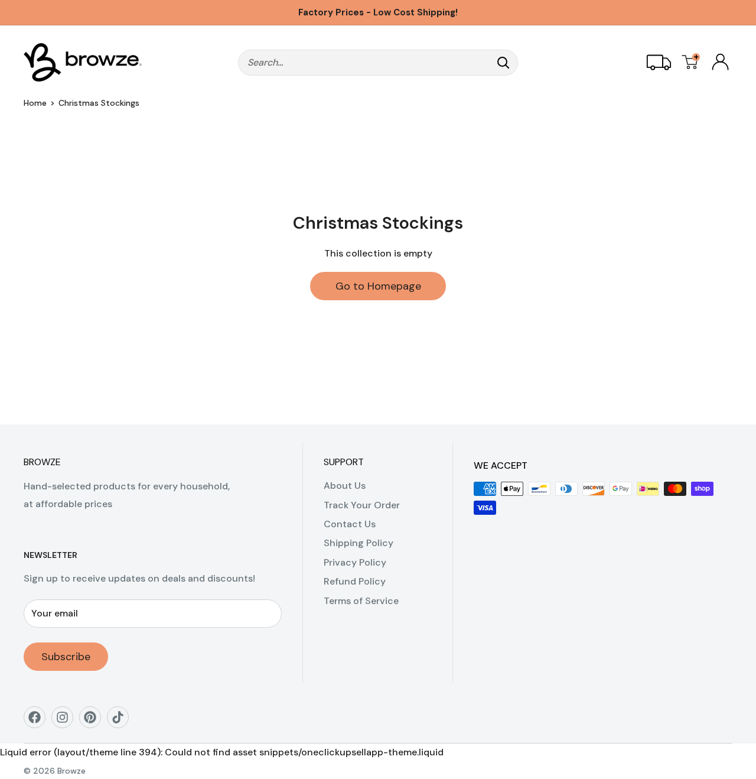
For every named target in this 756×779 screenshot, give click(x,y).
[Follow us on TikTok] (122, 721)
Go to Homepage (378, 286)
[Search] (503, 63)
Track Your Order (362, 505)
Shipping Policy (358, 543)
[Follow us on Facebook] (38, 721)
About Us (345, 485)
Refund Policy (355, 581)
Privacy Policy (355, 562)
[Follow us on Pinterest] (94, 721)
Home (35, 103)
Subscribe (65, 657)
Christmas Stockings (98, 103)
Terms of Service (361, 601)
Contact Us (350, 524)
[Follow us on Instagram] (66, 721)
